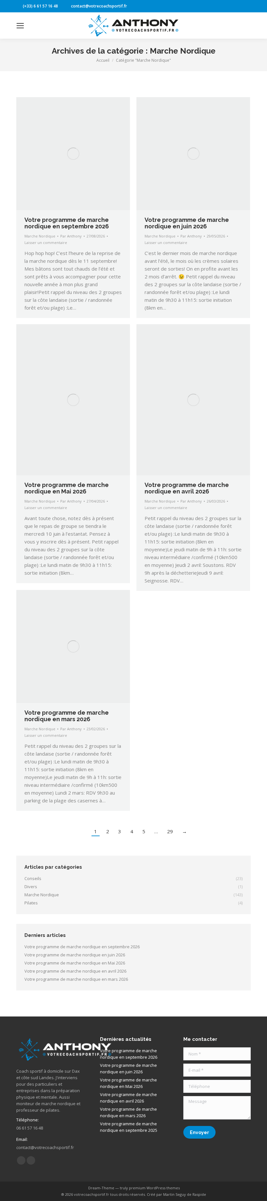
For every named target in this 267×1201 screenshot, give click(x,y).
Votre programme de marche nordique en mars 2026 (66, 715)
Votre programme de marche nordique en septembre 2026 (66, 223)
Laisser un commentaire (45, 242)
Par (71, 236)
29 (170, 831)
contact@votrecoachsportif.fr (99, 6)
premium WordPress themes (154, 1187)
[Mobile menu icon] (20, 26)
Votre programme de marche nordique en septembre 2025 (128, 1127)
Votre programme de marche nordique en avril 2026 (187, 488)
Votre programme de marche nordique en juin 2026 (187, 223)
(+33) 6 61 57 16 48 (40, 6)
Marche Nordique (39, 236)
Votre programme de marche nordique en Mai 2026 (66, 488)
